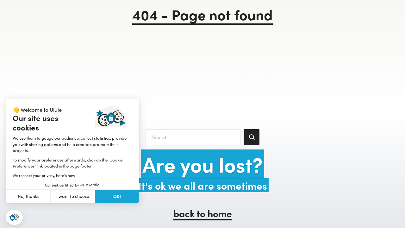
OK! (117, 196)
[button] (14, 217)
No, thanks (28, 196)
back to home (202, 213)
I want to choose (72, 196)
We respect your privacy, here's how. (44, 175)
